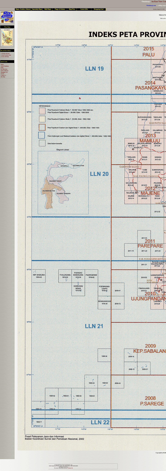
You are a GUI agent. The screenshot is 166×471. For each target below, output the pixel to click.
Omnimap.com (151, 5)
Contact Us (70, 468)
